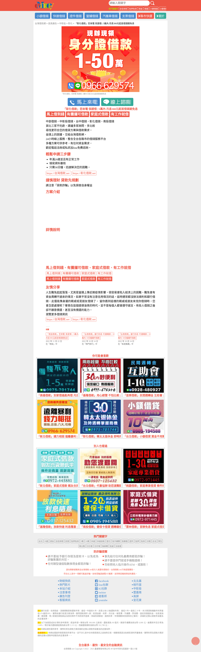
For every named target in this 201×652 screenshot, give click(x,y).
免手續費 (116, 541)
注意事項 (64, 592)
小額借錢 (154, 9)
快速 (93, 541)
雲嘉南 (137, 592)
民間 (67, 541)
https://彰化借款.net (84, 173)
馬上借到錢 (53, 273)
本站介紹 (64, 588)
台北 (40, 541)
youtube (103, 600)
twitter (102, 592)
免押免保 (133, 9)
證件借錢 (76, 16)
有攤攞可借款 (71, 273)
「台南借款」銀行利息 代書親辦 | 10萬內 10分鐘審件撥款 (98, 336)
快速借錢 (59, 16)
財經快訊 (64, 580)
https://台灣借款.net (58, 173)
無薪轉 (105, 546)
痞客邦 (103, 596)
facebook (104, 580)
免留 (112, 546)
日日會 (90, 546)
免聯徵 (125, 541)
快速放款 (101, 541)
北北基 (137, 580)
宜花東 (137, 600)
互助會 (118, 546)
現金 (140, 9)
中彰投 (137, 588)
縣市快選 (146, 16)
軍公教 (82, 546)
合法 (154, 541)
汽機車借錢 (110, 16)
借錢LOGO (44, 5)
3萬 (82, 541)
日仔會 (97, 546)
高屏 (136, 596)
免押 (137, 541)
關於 (161, 16)
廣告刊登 (64, 596)
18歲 (46, 541)
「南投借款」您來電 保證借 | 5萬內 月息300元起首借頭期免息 (62, 336)
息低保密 (123, 9)
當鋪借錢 (92, 16)
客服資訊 (64, 600)
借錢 (146, 9)
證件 (131, 541)
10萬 (87, 541)
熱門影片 (64, 584)
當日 (108, 541)
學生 (160, 541)
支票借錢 (128, 16)
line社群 (103, 584)
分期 (149, 541)
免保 (143, 541)
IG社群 (103, 588)
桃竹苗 (137, 584)
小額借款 (163, 9)
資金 (52, 541)
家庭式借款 (88, 273)
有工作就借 (104, 273)
